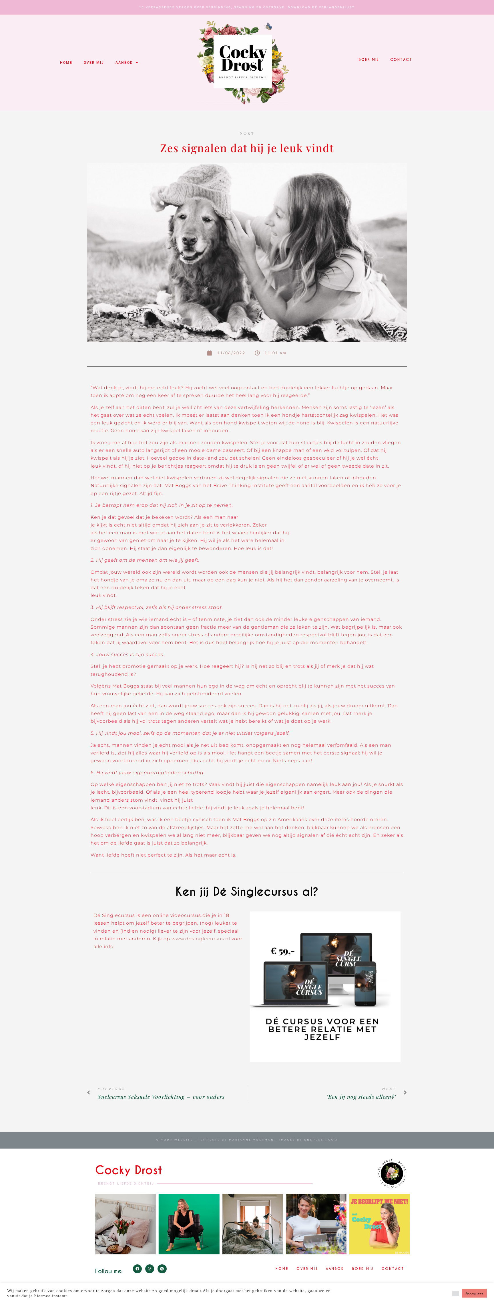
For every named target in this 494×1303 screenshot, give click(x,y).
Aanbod (124, 63)
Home (66, 63)
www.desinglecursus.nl (202, 939)
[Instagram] (149, 1268)
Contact (401, 59)
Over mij (94, 63)
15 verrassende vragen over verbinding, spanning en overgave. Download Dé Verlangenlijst (247, 7)
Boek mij (369, 59)
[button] (455, 1293)
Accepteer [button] (474, 1293)
